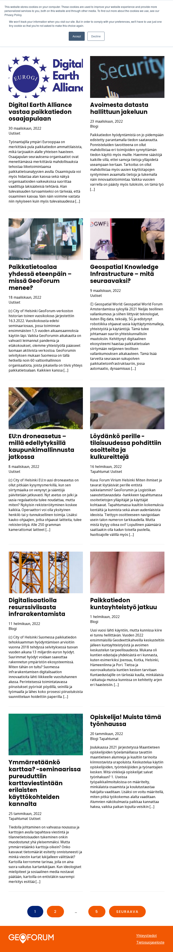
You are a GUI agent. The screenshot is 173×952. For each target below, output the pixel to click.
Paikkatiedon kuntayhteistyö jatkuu (123, 603)
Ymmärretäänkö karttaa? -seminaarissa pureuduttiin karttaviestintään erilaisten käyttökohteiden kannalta (45, 783)
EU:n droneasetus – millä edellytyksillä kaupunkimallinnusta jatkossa (41, 446)
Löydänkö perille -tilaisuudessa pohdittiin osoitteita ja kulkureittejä (125, 446)
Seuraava (127, 911)
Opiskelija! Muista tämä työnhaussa (125, 720)
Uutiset (14, 133)
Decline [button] (96, 36)
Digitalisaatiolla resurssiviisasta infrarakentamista (37, 607)
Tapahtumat (99, 471)
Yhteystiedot (146, 935)
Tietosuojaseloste (150, 942)
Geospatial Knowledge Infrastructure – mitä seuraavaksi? (124, 274)
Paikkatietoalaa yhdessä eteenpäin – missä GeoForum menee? (40, 277)
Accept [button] (77, 36)
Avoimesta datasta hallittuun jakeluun (119, 108)
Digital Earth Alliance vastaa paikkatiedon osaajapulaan (40, 112)
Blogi (94, 126)
